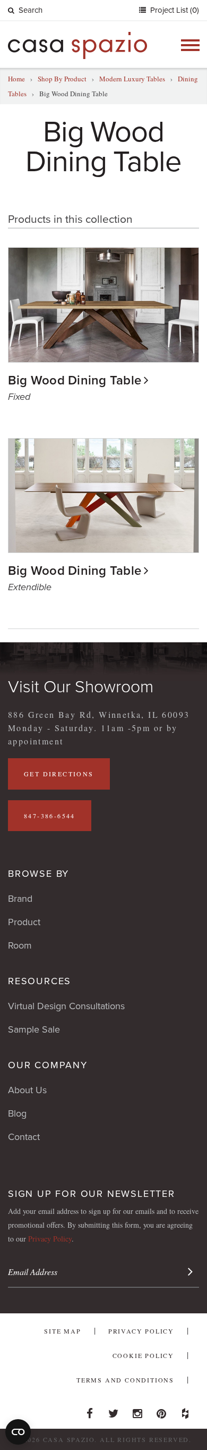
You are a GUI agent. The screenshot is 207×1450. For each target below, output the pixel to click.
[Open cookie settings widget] (18, 1432)
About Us (27, 1090)
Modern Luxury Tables (132, 78)
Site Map (62, 1331)
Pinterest (161, 1411)
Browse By (38, 873)
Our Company (48, 1065)
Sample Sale (34, 1029)
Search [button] (30, 10)
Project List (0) (173, 10)
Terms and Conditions (125, 1380)
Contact (24, 1137)
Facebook (90, 1411)
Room (20, 945)
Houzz (185, 1411)
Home (16, 78)
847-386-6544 (49, 815)
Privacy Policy (50, 1239)
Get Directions (59, 773)
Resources (39, 981)
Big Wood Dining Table (74, 380)
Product (24, 922)
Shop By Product (62, 78)
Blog (17, 1113)
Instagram (137, 1411)
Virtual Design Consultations (66, 1006)
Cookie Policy (143, 1355)
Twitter (114, 1411)
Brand (20, 898)
